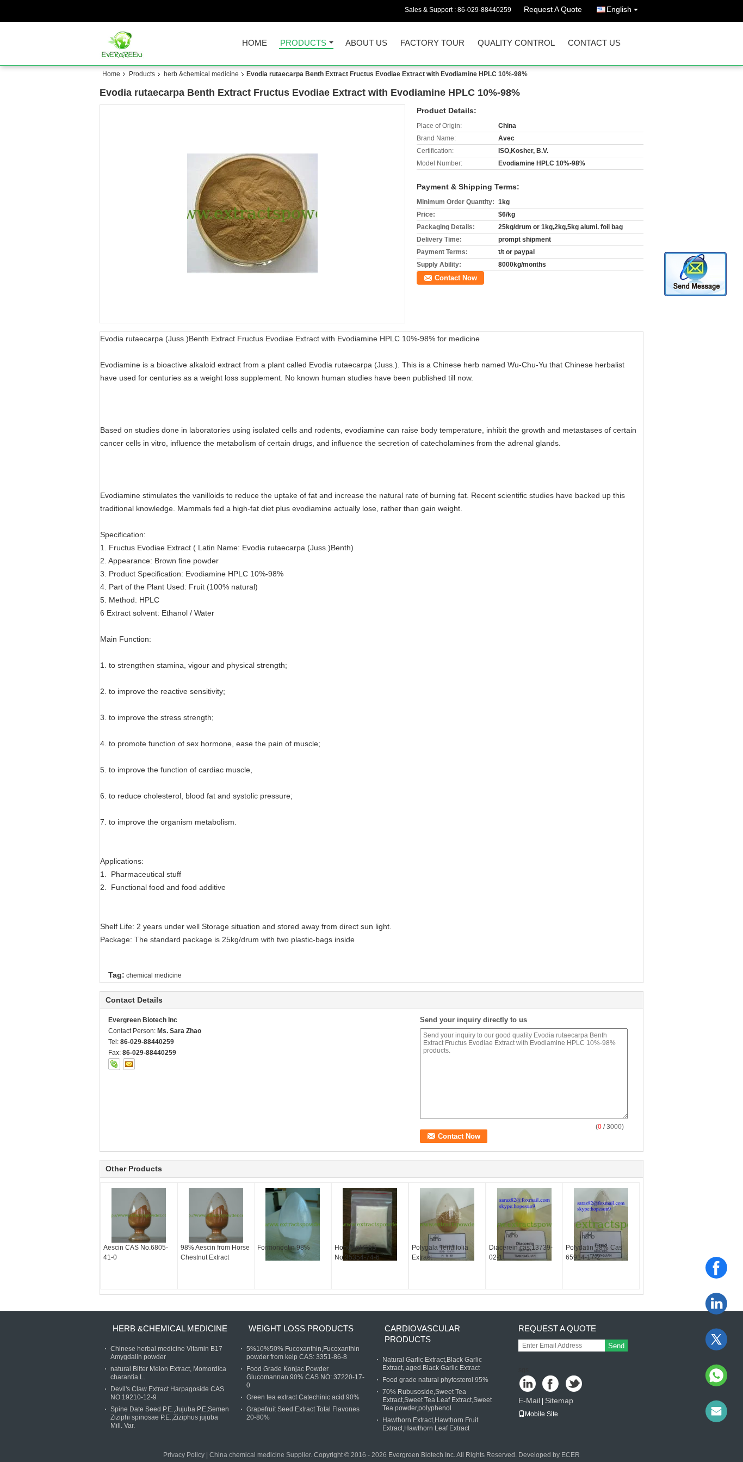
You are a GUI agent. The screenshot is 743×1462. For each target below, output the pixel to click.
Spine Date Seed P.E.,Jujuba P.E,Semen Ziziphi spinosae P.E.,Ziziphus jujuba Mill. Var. (169, 1417)
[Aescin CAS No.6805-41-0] (139, 1215)
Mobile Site (541, 1414)
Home (254, 43)
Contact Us (594, 43)
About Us (366, 43)
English (618, 9)
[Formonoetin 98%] (293, 1224)
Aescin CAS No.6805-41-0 (135, 1252)
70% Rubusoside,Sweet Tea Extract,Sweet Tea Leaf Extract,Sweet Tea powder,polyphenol (437, 1400)
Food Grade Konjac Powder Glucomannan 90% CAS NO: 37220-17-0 (305, 1377)
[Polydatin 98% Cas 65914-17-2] (601, 1224)
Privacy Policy (184, 1455)
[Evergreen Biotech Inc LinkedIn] (527, 1384)
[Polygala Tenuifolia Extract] (447, 1224)
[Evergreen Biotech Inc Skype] (114, 1064)
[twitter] (716, 1339)
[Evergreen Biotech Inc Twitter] (574, 1384)
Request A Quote (553, 9)
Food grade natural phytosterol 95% (435, 1380)
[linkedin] (716, 1303)
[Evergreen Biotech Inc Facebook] (551, 1384)
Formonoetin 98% (283, 1247)
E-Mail (529, 1400)
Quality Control (516, 43)
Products (303, 43)
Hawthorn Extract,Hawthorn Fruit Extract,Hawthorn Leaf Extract (430, 1424)
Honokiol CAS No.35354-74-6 (357, 1252)
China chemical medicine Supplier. (261, 1455)
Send (616, 1346)
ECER (570, 1455)
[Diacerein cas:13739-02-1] (524, 1224)
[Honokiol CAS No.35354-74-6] (370, 1224)
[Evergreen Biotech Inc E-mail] (129, 1064)
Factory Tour (432, 43)
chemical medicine (154, 975)
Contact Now (456, 278)
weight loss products (301, 1328)
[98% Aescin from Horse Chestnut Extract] (216, 1215)
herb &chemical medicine (201, 74)
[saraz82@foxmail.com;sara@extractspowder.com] (716, 1411)
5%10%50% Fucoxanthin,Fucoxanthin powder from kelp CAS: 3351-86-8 (303, 1353)
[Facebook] (716, 1267)
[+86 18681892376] (716, 1375)
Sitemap (559, 1400)
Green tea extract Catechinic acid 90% (303, 1397)
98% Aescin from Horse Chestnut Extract (215, 1252)
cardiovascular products (422, 1334)
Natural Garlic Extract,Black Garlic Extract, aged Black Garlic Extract (432, 1364)
